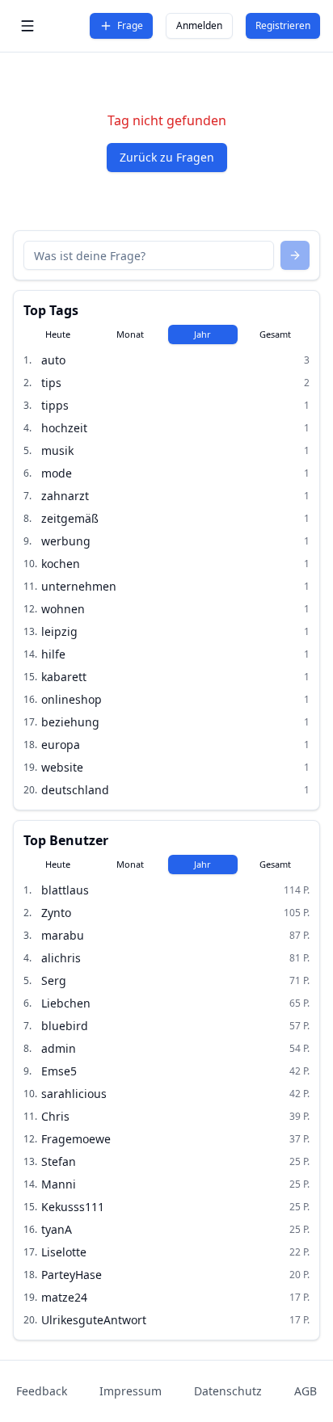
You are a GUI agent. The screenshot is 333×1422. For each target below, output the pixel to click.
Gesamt (275, 334)
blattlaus (65, 890)
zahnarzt (65, 495)
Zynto (56, 912)
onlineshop (71, 699)
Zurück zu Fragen (167, 157)
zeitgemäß (70, 518)
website (62, 767)
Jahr (202, 334)
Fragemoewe (76, 1138)
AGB (305, 1391)
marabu (62, 935)
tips (51, 382)
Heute (57, 334)
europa (60, 744)
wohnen (63, 608)
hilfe (53, 654)
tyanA (56, 1229)
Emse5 (59, 1071)
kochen (60, 563)
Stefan (58, 1161)
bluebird (64, 1025)
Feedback (41, 1391)
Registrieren (282, 25)
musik (57, 450)
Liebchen (66, 1003)
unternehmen (78, 586)
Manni (58, 1184)
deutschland (75, 789)
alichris (61, 958)
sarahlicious (74, 1093)
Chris (55, 1116)
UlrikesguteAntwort (93, 1319)
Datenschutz (228, 1391)
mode (56, 473)
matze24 (64, 1297)
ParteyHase (71, 1274)
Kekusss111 (72, 1206)
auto (53, 360)
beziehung (70, 722)
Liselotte (63, 1252)
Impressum (130, 1391)
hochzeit (64, 427)
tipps (55, 405)
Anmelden (199, 25)
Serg (53, 980)
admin (58, 1048)
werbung (66, 541)
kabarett (63, 676)
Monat (130, 334)
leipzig (59, 631)
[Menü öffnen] (27, 25)
